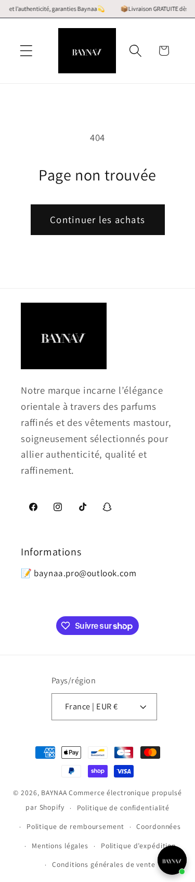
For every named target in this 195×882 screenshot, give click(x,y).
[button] (26, 50)
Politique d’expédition (138, 845)
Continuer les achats (97, 219)
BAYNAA (54, 792)
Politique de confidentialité (123, 807)
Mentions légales (60, 845)
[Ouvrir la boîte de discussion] (172, 860)
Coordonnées (158, 826)
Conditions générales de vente (103, 864)
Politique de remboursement (75, 826)
